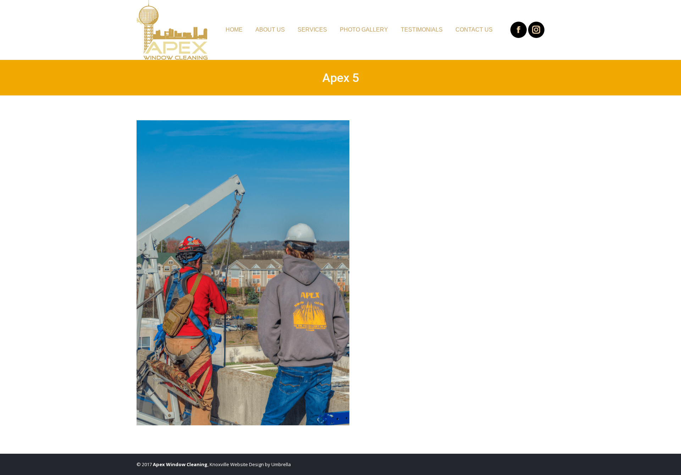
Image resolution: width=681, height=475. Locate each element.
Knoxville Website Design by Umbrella (250, 464)
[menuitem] (234, 29)
